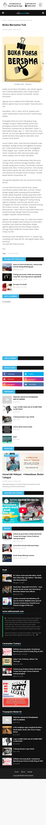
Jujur (15, 437)
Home (4, 20)
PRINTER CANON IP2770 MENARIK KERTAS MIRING (25, 398)
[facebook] (12, 374)
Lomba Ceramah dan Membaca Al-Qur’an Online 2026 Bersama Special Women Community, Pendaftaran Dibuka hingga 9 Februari (27, 601)
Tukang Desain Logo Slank (23, 417)
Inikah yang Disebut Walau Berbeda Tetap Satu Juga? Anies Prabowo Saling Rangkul (27, 536)
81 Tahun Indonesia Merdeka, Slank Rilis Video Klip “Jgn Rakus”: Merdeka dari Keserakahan (27, 577)
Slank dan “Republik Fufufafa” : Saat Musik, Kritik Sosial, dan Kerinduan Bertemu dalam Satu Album (27, 589)
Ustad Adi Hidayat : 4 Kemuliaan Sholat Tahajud (23, 476)
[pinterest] (12, 379)
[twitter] (34, 374)
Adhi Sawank (8, 30)
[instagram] (34, 379)
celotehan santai (13, 20)
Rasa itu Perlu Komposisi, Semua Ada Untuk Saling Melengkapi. (27, 265)
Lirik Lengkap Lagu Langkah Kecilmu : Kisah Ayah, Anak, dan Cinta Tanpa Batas (28, 729)
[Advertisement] (23, 802)
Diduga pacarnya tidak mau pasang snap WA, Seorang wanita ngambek (27, 275)
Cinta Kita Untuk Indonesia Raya (26, 545)
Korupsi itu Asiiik (20, 284)
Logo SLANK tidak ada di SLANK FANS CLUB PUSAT (27, 408)
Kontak (29, 772)
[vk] (34, 384)
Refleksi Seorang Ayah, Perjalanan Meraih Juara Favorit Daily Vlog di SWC (28, 650)
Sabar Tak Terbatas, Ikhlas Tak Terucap (25, 660)
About (23, 772)
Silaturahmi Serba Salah (22, 427)
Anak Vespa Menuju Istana (23, 555)
